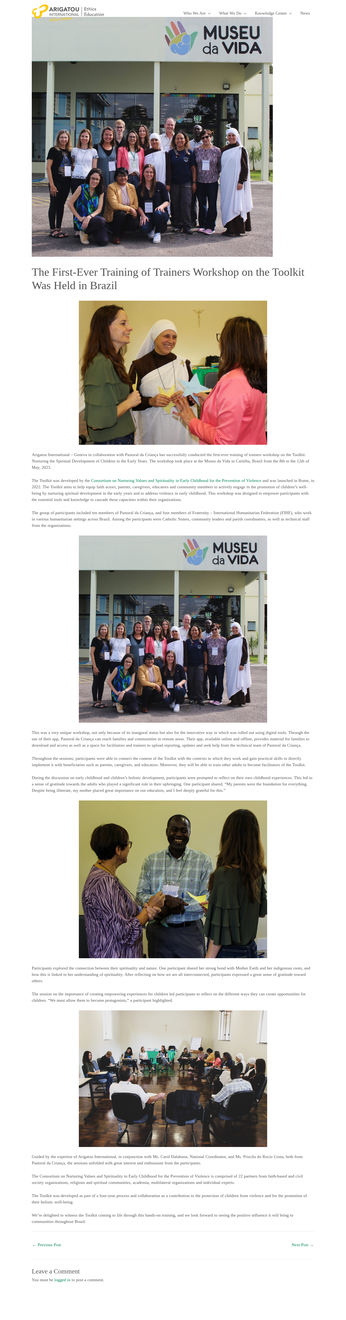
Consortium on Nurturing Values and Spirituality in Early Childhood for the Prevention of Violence (176, 480)
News (305, 13)
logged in (62, 1279)
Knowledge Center (271, 13)
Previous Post (46, 1244)
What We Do (230, 13)
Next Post (303, 1244)
